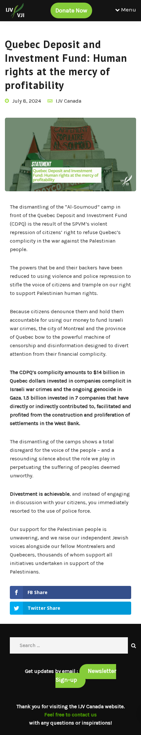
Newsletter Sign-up (85, 675)
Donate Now (71, 10)
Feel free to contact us (70, 714)
